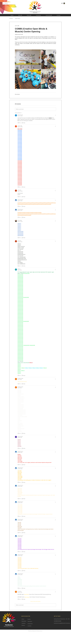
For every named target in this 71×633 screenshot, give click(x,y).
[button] (20, 15)
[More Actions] (55, 115)
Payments (30, 621)
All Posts (11, 18)
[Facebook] (62, 3)
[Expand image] (28, 59)
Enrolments (30, 623)
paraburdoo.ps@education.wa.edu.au (62, 623)
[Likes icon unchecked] (18, 123)
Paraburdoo (9, 625)
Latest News (17, 18)
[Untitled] (64, 3)
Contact (29, 625)
